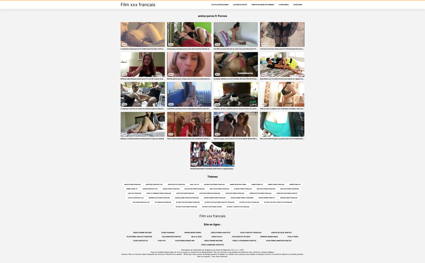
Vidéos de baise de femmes (262, 5)
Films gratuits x (140, 241)
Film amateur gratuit (171, 237)
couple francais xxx (136, 198)
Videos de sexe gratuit (281, 232)
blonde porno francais (243, 189)
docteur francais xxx (141, 202)
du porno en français (163, 202)
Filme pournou (168, 232)
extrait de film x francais (249, 202)
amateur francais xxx (154, 184)
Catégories (284, 5)
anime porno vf (132, 189)
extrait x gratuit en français (238, 207)
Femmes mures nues (269, 237)
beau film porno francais (219, 189)
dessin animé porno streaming (242, 198)
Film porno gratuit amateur (139, 237)
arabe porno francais (171, 189)
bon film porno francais (266, 189)
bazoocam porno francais (194, 189)
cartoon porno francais (234, 193)
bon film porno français (289, 189)
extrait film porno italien (212, 207)
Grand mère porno (192, 232)
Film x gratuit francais (250, 232)
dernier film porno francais (159, 198)
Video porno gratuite (220, 232)
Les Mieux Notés (240, 5)
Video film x (217, 237)
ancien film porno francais (214, 184)
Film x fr (161, 241)
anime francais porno (238, 184)
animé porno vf (295, 184)
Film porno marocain (184, 241)
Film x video (293, 237)
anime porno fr (257, 184)
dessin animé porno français (215, 198)
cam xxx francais (134, 193)
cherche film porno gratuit (287, 193)
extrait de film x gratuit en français (278, 202)
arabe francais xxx (150, 189)
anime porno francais (276, 184)
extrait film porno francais (186, 207)
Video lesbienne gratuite (212, 245)
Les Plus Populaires (220, 5)
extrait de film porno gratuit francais (219, 202)
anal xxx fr (194, 184)
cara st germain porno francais (158, 193)
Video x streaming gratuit (244, 241)
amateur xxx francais (176, 184)
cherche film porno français (260, 193)
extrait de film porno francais (188, 202)
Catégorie (297, 5)
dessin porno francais (288, 198)
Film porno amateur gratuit (279, 241)
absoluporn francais (132, 184)
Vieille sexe (196, 237)
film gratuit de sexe (241, 237)
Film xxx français (204, 256)
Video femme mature (142, 232)
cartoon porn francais (185, 193)
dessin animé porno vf (267, 198)
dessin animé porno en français (187, 198)
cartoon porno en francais (209, 193)
